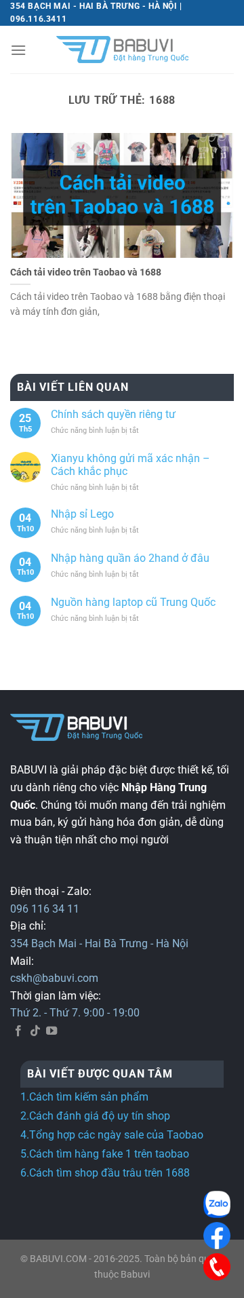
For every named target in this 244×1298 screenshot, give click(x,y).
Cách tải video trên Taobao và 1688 (85, 272)
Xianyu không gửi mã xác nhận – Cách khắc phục (130, 465)
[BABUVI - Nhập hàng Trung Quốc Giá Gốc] (122, 49)
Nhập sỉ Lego (82, 514)
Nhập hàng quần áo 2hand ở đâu (130, 558)
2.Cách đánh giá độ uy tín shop (95, 1115)
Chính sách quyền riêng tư (113, 414)
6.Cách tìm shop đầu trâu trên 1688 (105, 1172)
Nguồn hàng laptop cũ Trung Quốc (133, 602)
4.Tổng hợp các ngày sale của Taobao (111, 1134)
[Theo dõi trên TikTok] (35, 1031)
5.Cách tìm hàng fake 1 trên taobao (104, 1153)
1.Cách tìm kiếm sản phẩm (84, 1096)
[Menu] (18, 49)
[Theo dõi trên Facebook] (18, 1031)
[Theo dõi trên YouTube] (51, 1031)
